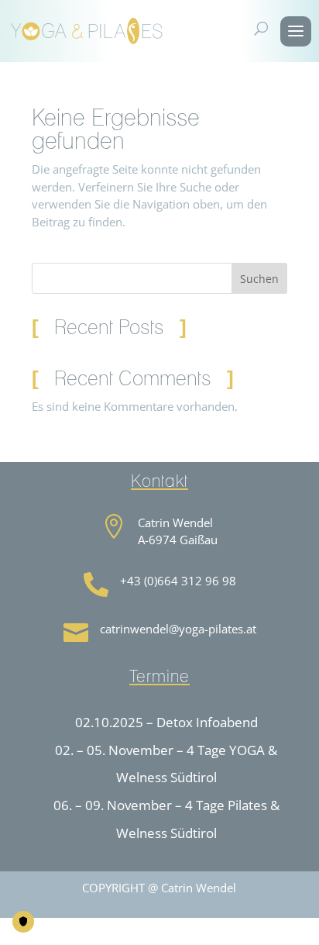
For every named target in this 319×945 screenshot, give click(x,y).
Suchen (259, 278)
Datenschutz (223, 928)
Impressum (147, 928)
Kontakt (84, 928)
